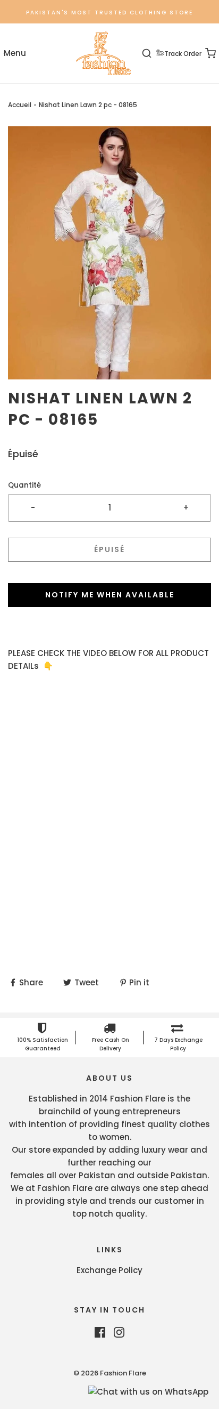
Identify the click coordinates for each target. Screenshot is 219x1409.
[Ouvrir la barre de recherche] (152, 53)
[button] (109, 253)
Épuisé (109, 549)
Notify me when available (109, 594)
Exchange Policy (109, 1270)
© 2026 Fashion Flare (109, 1373)
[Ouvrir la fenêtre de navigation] (14, 53)
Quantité (24, 485)
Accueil (19, 104)
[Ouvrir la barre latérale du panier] (204, 53)
